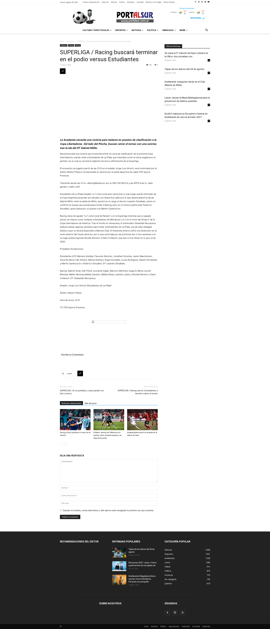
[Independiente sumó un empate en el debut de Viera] (142, 419)
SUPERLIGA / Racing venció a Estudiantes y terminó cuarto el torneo (138, 392)
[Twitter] (202, 2)
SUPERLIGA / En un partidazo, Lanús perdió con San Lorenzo (82, 392)
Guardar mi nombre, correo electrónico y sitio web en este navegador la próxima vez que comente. (108, 510)
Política (163, 626)
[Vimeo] (205, 2)
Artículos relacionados (71, 403)
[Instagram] (199, 2)
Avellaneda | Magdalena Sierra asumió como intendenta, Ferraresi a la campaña (142, 579)
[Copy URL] (63, 71)
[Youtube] (208, 2)
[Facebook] (195, 2)
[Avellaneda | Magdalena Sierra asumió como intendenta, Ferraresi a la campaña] (119, 580)
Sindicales (186, 626)
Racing (78, 45)
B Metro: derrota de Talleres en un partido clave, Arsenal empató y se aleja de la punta (108, 435)
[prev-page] (61, 443)
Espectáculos (174, 626)
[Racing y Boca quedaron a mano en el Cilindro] (75, 419)
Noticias (154, 626)
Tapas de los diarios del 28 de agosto (184, 69)
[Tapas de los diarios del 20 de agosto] (119, 553)
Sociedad (196, 626)
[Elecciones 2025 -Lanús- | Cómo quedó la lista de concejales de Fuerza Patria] (119, 566)
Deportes (70, 41)
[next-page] (66, 443)
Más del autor (91, 403)
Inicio (62, 41)
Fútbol (71, 45)
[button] (206, 30)
